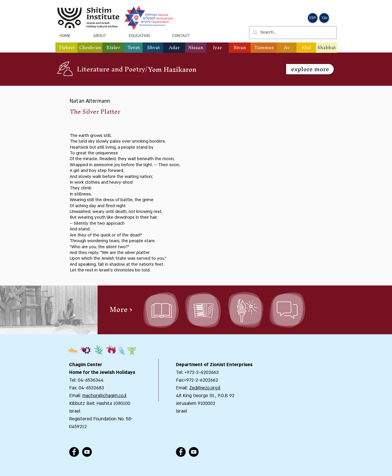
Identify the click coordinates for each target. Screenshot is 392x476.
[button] (90, 47)
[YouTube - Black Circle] (87, 452)
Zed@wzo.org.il (204, 388)
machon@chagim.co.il (104, 396)
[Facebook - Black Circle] (74, 452)
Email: (182, 388)
